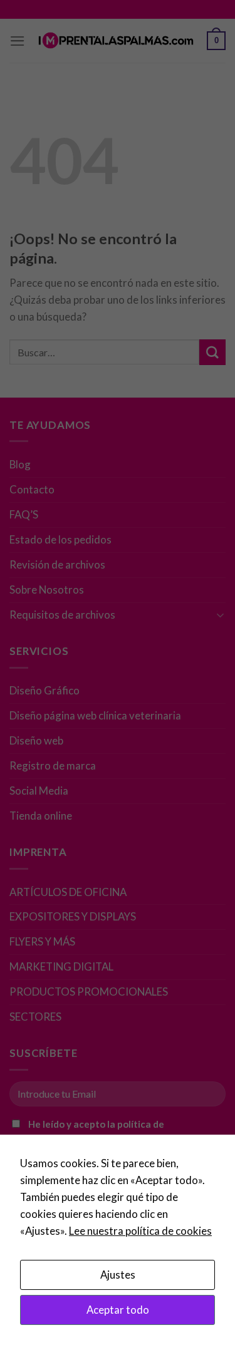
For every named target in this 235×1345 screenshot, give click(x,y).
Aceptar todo (117, 1309)
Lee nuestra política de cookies (140, 1230)
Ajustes (117, 1274)
